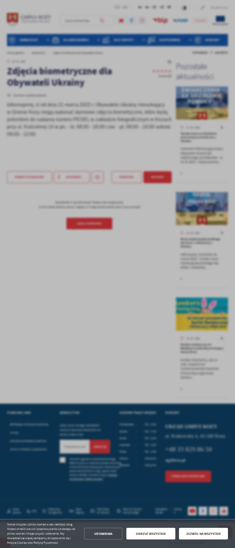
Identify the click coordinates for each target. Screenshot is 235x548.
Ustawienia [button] (103, 533)
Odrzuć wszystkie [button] (151, 533)
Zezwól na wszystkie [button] (203, 533)
